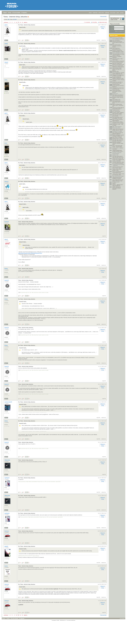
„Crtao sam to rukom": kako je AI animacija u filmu (118, 174)
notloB (6, 43)
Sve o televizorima (116, 111)
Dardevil (6, 221)
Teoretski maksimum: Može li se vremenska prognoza (118, 163)
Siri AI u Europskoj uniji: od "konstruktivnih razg (117, 172)
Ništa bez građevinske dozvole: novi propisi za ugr (118, 64)
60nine (6, 268)
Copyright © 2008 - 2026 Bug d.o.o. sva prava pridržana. (63, 620)
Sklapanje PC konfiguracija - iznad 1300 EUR (118, 88)
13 (22, 22)
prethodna (6, 22)
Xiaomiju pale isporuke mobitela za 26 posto (117, 178)
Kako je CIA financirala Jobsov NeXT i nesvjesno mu (117, 105)
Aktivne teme (114, 35)
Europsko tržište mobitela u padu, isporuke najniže (118, 113)
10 (16, 22)
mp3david (7, 477)
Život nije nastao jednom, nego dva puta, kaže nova (117, 157)
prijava (90, 12)
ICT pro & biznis (16, 12)
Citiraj (102, 28)
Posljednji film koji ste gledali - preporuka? (118, 165)
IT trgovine (24, 12)
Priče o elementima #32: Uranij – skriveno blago (117, 146)
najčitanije (107, 12)
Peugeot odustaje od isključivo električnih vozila (117, 78)
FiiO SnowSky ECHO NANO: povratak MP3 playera (117, 69)
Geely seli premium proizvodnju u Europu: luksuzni (117, 91)
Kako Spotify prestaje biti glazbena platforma (117, 133)
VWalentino (7, 460)
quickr (6, 25)
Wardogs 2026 (115, 71)
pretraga (122, 12)
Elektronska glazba (116, 127)
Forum (9, 12)
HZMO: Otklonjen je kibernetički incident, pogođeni (116, 188)
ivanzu (6, 566)
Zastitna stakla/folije (116, 160)
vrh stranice (122, 618)
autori (118, 12)
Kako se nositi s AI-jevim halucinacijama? (117, 120)
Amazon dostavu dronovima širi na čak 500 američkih (118, 62)
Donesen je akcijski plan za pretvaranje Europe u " (118, 108)
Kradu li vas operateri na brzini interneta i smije (117, 83)
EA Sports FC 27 (115, 182)
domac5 (6, 181)
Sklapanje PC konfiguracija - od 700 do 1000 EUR (118, 76)
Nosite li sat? (115, 93)
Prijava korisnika (115, 24)
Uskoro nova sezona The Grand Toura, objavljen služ (118, 159)
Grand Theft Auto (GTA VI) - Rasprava (118, 86)
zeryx (6, 79)
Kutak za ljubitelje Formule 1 (118, 52)
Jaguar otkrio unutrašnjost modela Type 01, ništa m (117, 130)
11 (18, 22)
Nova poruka (103, 16)
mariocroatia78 (8, 402)
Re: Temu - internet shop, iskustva (26, 25)
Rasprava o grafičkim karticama (116, 57)
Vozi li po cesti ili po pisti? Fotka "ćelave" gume (117, 167)
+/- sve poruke (87, 22)
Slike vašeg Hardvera (116, 126)
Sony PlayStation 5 (116, 40)
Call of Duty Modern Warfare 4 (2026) (118, 80)
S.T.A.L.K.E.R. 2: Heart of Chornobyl (117, 148)
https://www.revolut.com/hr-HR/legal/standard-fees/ (30, 253)
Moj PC (6, 40)
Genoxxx (6, 531)
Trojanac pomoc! (115, 109)
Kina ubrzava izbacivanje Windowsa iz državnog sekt (118, 66)
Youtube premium (116, 84)
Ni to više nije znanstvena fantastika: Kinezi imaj (117, 140)
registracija (95, 12)
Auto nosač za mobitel (117, 137)
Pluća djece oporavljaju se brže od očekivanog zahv (117, 95)
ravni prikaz (94, 22)
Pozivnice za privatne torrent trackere (116, 153)
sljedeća (25, 22)
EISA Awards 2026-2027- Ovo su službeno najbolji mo (118, 38)
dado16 (6, 546)
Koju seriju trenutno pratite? (118, 176)
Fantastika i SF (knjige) (117, 131)
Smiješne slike (115, 154)
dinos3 (6, 239)
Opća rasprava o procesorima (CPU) (116, 49)
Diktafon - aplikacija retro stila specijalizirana (117, 185)
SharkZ (6, 62)
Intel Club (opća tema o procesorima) (117, 115)
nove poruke (112, 12)
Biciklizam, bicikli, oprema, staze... (117, 98)
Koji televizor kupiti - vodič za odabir (117, 125)
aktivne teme (101, 12)
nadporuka (103, 40)
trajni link (98, 40)
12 (20, 22)
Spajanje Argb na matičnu (117, 138)
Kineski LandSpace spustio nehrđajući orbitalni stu (118, 136)
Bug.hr (5, 12)
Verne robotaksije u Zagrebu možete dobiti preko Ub (118, 73)
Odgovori (102, 26)
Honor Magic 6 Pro (116, 99)
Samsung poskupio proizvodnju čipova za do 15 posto (118, 102)
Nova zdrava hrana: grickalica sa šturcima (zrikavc (117, 45)
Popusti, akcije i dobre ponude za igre (117, 170)
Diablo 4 (114, 183)
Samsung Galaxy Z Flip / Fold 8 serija (117, 59)
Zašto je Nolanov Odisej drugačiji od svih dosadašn (118, 122)
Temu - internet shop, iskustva (25, 221)
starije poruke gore (103, 22)
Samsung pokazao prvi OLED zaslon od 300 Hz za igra (118, 42)
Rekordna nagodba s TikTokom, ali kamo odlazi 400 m (117, 143)
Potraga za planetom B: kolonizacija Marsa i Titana (117, 51)
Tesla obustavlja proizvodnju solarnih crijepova (118, 55)
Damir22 (6, 280)
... (13, 22)
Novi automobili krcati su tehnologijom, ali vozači (117, 118)
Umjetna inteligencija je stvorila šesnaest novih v (117, 151)
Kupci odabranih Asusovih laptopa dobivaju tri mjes (117, 180)
